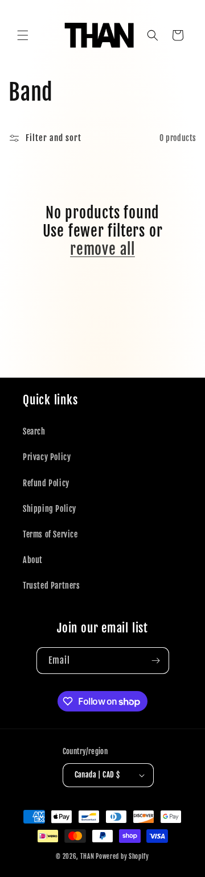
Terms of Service (50, 534)
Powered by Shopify (122, 857)
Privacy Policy (47, 457)
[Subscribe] (156, 660)
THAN (87, 857)
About (33, 560)
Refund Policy (46, 483)
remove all (102, 249)
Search (34, 431)
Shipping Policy (49, 509)
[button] (22, 35)
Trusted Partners (51, 585)
